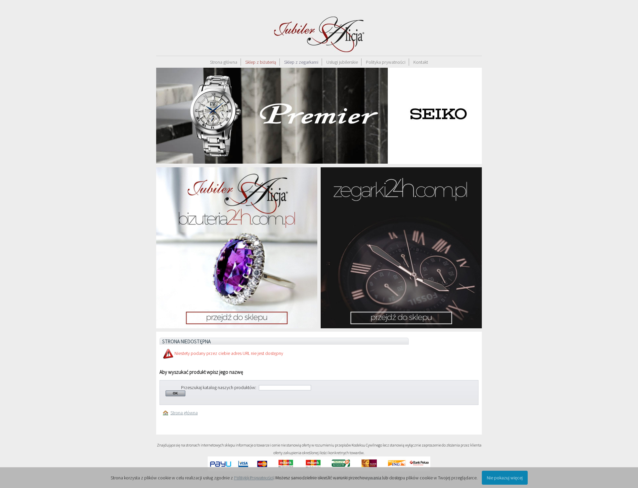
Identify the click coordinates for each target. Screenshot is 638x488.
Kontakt (420, 62)
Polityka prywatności (385, 62)
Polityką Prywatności (253, 478)
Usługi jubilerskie (342, 62)
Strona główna (223, 62)
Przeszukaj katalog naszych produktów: (218, 387)
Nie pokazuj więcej (505, 478)
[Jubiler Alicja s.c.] (319, 28)
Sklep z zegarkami (301, 62)
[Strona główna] (166, 413)
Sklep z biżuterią (260, 62)
